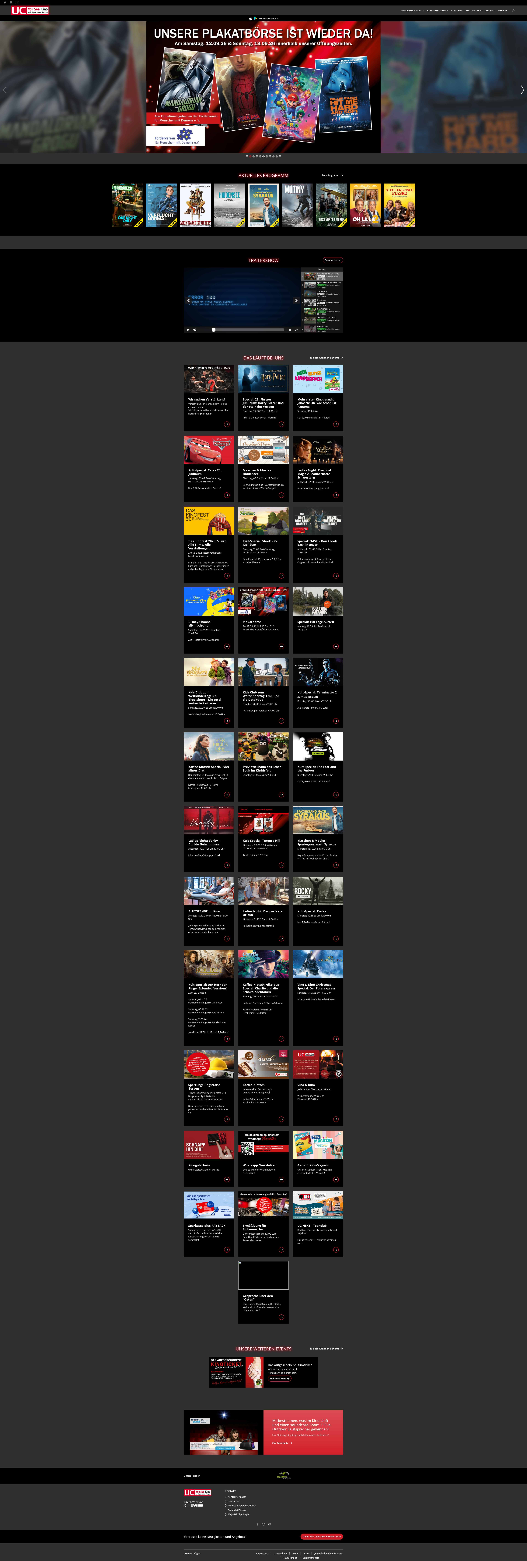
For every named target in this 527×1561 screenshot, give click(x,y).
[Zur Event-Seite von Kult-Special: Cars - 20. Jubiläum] (227, 495)
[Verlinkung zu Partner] (284, 1475)
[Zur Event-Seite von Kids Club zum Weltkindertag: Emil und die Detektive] (281, 721)
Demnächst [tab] (331, 260)
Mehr (501, 10)
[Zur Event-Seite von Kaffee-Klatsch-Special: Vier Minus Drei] (227, 794)
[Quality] (290, 330)
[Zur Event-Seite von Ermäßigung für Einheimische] (281, 1250)
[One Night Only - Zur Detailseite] (127, 205)
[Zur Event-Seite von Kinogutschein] (227, 1179)
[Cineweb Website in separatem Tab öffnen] (193, 1505)
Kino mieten (472, 10)
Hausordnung (290, 1557)
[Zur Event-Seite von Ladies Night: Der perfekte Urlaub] (281, 938)
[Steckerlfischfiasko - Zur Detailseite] (399, 205)
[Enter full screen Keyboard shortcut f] (296, 330)
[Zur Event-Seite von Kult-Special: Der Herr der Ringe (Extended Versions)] (227, 1039)
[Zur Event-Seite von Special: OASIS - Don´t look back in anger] (336, 576)
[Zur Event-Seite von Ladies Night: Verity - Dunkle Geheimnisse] (227, 865)
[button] (322, 276)
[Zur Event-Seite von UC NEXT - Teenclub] (336, 1250)
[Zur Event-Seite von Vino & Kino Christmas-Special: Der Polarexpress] (336, 1039)
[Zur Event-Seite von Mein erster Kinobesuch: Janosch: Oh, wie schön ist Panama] (336, 424)
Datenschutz (280, 1553)
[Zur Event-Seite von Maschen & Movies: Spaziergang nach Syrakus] (336, 865)
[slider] (249, 330)
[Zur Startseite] (30, 10)
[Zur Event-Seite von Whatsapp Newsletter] (281, 1179)
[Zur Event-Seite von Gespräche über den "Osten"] (281, 1317)
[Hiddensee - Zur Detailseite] (229, 205)
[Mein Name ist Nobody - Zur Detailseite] (195, 205)
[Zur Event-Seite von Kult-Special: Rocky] (336, 938)
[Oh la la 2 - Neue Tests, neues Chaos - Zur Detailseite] (365, 205)
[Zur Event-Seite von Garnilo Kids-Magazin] (336, 1179)
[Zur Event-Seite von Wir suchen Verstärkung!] (227, 424)
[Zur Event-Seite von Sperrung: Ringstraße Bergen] (227, 1119)
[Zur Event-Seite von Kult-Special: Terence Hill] (281, 865)
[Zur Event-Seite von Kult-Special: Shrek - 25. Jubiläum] (281, 576)
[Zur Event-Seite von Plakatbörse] (281, 646)
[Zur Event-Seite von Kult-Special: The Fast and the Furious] (336, 794)
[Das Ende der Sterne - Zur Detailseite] (331, 205)
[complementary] (242, 300)
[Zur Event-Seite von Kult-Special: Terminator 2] (336, 721)
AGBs (306, 1553)
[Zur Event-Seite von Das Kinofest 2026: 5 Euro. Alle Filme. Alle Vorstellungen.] (227, 576)
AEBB (295, 1553)
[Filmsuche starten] (513, 10)
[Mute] (195, 330)
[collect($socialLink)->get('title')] (5, 2)
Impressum (262, 1553)
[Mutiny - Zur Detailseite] (297, 205)
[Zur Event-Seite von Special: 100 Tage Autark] (336, 646)
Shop (488, 10)
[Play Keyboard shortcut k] (188, 330)
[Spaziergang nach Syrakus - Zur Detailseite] (263, 205)
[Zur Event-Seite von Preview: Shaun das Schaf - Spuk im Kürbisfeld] (281, 794)
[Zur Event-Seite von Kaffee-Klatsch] (281, 1119)
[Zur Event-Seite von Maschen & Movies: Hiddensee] (281, 495)
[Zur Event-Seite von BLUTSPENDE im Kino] (227, 938)
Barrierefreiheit (311, 1557)
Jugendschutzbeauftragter (328, 1553)
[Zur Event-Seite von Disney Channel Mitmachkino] (227, 646)
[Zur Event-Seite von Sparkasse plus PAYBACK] (227, 1250)
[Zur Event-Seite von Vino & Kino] (336, 1119)
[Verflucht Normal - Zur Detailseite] (161, 205)
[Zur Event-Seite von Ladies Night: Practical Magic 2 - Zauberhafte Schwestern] (336, 495)
